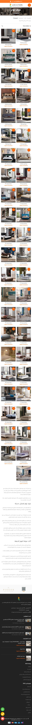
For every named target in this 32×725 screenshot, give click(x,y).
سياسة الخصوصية (27, 677)
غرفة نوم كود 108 (23, 183)
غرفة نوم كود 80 (8, 422)
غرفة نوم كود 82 (23, 442)
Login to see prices (24, 44)
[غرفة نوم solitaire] (28, 658)
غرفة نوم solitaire (21, 656)
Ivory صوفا (22, 649)
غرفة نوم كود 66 (8, 402)
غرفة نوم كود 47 (23, 382)
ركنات (28, 705)
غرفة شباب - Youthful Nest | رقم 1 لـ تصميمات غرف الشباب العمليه (13, 642)
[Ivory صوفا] (28, 651)
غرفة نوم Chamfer (8, 64)
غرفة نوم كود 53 (23, 402)
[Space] (23, 589)
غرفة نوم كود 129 (8, 263)
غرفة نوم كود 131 (23, 283)
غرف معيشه (28, 699)
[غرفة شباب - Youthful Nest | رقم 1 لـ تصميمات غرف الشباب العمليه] (28, 643)
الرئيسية (29, 18)
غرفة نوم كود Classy (8, 462)
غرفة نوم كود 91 (8, 442)
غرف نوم (21, 18)
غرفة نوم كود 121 (8, 223)
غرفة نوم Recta (24, 144)
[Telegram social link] (11, 1)
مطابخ (29, 712)
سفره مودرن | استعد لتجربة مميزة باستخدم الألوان (13, 632)
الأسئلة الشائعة (27, 672)
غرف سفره (28, 710)
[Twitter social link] (20, 1)
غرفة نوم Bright (23, 64)
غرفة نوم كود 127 (23, 263)
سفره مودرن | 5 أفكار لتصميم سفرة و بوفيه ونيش (13, 627)
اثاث (25, 18)
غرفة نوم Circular (23, 84)
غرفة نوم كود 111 (23, 203)
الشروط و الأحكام (27, 679)
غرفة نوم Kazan (23, 104)
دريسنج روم (28, 707)
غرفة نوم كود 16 (23, 342)
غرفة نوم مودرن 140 (24, 481)
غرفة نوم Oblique (8, 104)
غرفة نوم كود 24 (8, 342)
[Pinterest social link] (16, 1)
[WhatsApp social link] (12, 1)
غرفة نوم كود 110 (8, 183)
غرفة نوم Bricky (8, 44)
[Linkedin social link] (14, 1)
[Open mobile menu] (29, 5)
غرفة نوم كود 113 (8, 203)
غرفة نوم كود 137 (23, 303)
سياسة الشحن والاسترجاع (25, 674)
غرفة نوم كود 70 (23, 422)
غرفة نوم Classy (8, 84)
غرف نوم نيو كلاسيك (25, 694)
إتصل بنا (29, 669)
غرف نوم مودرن (26, 691)
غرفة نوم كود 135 (8, 283)
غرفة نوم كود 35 (23, 362)
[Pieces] (8, 589)
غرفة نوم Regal (8, 144)
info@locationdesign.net (16, 612)
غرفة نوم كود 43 (8, 362)
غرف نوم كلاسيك (26, 689)
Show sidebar (26, 26)
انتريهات (28, 702)
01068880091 (22, 610)
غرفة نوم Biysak (23, 42)
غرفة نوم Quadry (8, 124)
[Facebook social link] (21, 1)
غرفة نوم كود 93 (23, 462)
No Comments (16, 623)
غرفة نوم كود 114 (23, 223)
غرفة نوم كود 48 (8, 382)
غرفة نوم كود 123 (23, 243)
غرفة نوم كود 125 (8, 243)
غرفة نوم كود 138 (8, 303)
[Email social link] (18, 1)
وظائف (29, 666)
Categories (16, 13)
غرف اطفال (28, 697)
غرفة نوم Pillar (24, 124)
